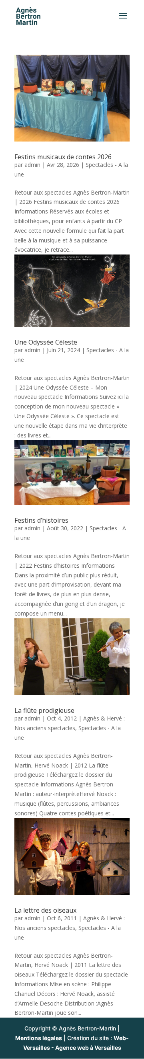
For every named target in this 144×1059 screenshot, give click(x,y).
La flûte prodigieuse (44, 710)
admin (32, 164)
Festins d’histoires (41, 520)
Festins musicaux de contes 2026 (63, 156)
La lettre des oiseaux (45, 910)
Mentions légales (38, 1037)
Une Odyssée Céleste (45, 342)
